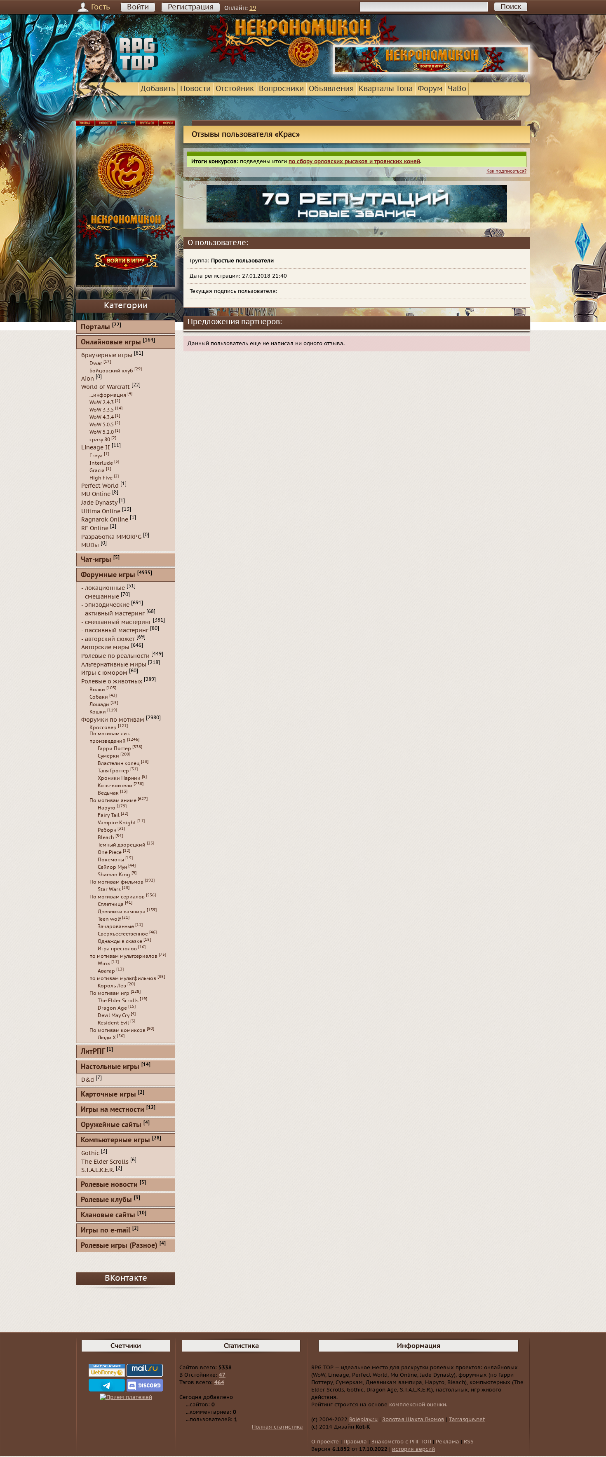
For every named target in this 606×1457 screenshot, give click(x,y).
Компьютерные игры (115, 1140)
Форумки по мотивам (112, 719)
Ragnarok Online (104, 519)
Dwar (95, 363)
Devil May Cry (113, 1015)
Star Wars (109, 889)
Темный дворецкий (122, 845)
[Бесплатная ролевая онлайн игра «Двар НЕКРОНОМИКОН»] (431, 72)
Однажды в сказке (120, 941)
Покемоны (111, 860)
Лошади (99, 704)
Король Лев (112, 986)
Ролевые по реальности (115, 656)
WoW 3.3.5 (101, 410)
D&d (87, 1079)
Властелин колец (119, 763)
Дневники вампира (122, 911)
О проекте (325, 1441)
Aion (87, 378)
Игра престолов (117, 949)
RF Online (94, 528)
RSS (469, 1441)
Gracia (97, 470)
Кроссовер (103, 727)
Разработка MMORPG (111, 536)
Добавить (158, 88)
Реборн (107, 830)
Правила (355, 1441)
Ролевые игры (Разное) (119, 1246)
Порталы (95, 327)
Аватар (106, 971)
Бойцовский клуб (111, 371)
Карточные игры (108, 1094)
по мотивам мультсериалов (123, 956)
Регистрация (191, 7)
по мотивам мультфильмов (122, 978)
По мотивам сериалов (117, 897)
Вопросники (281, 88)
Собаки (98, 697)
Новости (195, 88)
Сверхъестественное (123, 934)
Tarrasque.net (467, 1419)
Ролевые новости (109, 1185)
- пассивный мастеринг (114, 630)
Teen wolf (109, 919)
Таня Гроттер (113, 771)
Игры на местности (112, 1110)
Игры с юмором (104, 672)
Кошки (97, 712)
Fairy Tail (109, 815)
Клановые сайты (108, 1215)
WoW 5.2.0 (101, 432)
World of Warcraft (105, 387)
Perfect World (100, 485)
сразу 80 (99, 439)
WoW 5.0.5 (101, 425)
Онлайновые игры (111, 342)
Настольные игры (110, 1067)
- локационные (103, 588)
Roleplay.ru (363, 1419)
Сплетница (111, 904)
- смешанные (100, 596)
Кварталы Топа (386, 88)
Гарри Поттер (114, 748)
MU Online (95, 494)
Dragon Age (112, 1008)
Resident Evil (113, 1023)
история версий (413, 1449)
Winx (104, 963)
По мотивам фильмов (116, 882)
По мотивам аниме (112, 800)
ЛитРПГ (93, 1052)
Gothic (90, 1153)
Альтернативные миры (113, 664)
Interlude (101, 463)
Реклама (447, 1441)
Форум (430, 88)
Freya (96, 455)
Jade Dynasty (99, 502)
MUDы (90, 545)
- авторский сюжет (108, 638)
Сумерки (108, 756)
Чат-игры (96, 560)
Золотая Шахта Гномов (413, 1419)
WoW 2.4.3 (101, 402)
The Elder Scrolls (118, 1000)
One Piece (110, 852)
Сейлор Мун (112, 867)
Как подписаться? (506, 171)
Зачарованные (116, 926)
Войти (138, 7)
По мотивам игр (109, 993)
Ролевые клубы (106, 1200)
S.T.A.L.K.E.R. (97, 1170)
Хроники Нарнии (119, 778)
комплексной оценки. (418, 1404)
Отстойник (235, 88)
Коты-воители (115, 785)
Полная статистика (277, 1427)
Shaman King (114, 874)
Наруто (106, 808)
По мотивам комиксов (117, 1030)
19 (252, 8)
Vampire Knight (117, 823)
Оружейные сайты (111, 1125)
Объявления (331, 88)
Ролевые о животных (111, 681)
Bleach (106, 837)
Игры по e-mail (105, 1230)
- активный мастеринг (113, 613)
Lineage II (95, 447)
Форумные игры (108, 575)
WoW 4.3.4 (101, 417)
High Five (101, 478)
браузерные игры (106, 355)
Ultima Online (100, 511)
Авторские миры (105, 647)
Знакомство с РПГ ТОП (401, 1441)
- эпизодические (105, 604)
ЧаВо (457, 88)
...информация (107, 395)
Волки (97, 689)
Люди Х (107, 1038)
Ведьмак (108, 793)
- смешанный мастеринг (116, 621)
